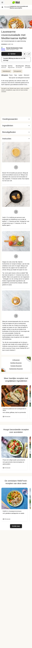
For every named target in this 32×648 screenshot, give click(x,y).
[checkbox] (2, 44)
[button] (16, 125)
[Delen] (29, 54)
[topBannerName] (16, 12)
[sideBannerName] (16, 104)
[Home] (2, 7)
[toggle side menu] (2, 2)
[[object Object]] (24, 54)
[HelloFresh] (16, 2)
